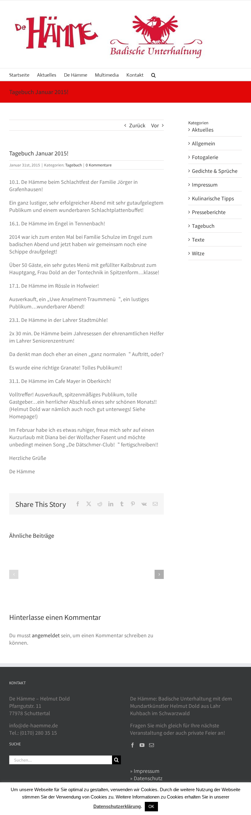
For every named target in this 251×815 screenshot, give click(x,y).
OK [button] (151, 806)
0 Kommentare (99, 164)
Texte (198, 239)
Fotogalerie (205, 157)
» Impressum (144, 770)
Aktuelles (202, 129)
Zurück (137, 125)
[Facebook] (132, 745)
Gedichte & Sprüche (215, 170)
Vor (155, 125)
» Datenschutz (146, 778)
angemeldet (46, 635)
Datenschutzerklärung (117, 806)
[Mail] (151, 745)
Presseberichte (209, 212)
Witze (198, 253)
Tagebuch (73, 164)
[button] (153, 74)
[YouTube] (142, 745)
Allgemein (203, 143)
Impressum (205, 184)
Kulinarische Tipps (213, 198)
